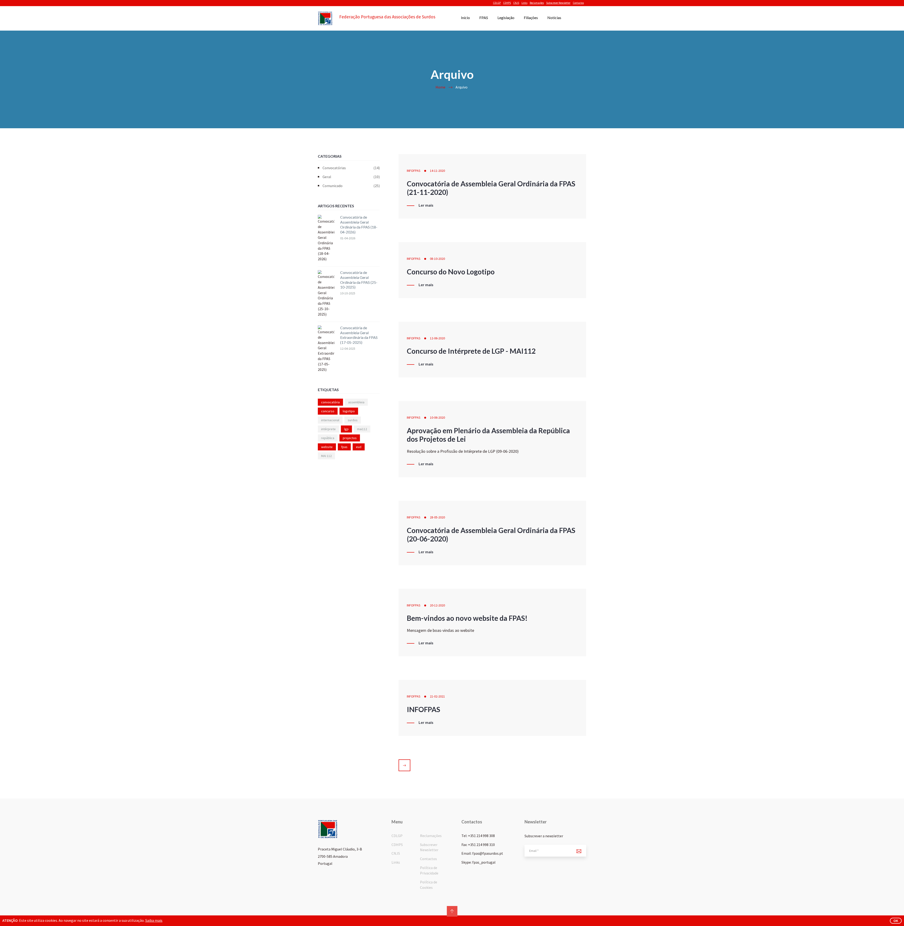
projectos (350, 438)
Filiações (531, 17)
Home (440, 87)
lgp (346, 429)
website (327, 447)
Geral (351, 176)
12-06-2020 (437, 338)
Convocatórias (351, 167)
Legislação (505, 17)
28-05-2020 (437, 517)
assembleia (356, 402)
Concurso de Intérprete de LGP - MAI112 (471, 351)
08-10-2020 (437, 259)
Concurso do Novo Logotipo (451, 271)
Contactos (578, 2)
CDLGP (497, 2)
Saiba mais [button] (153, 920)
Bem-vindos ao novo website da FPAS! (467, 618)
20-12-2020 (437, 605)
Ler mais (426, 205)
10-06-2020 (437, 417)
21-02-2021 (437, 696)
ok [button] (895, 920)
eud (358, 447)
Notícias (554, 17)
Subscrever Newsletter (558, 2)
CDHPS (507, 2)
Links (524, 2)
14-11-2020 (437, 170)
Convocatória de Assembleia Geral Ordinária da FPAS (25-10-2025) (358, 279)
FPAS (483, 17)
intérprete (328, 429)
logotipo (349, 411)
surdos (353, 420)
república (327, 438)
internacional (330, 420)
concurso (327, 411)
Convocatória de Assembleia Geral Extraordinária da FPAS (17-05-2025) (359, 335)
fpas (344, 447)
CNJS (516, 2)
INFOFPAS (413, 170)
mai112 (362, 429)
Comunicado (351, 185)
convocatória (330, 402)
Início (465, 17)
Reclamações (537, 2)
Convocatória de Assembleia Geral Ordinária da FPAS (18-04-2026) (358, 224)
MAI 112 (326, 456)
